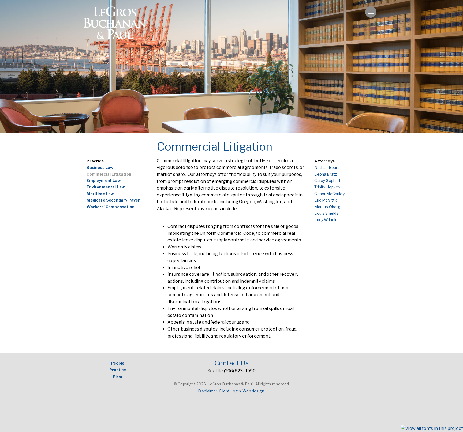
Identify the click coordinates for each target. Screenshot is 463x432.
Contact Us (231, 363)
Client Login (230, 391)
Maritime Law (100, 194)
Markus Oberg (327, 207)
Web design (253, 391)
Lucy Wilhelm (326, 220)
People (117, 363)
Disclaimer (207, 391)
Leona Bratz (325, 174)
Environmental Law (106, 187)
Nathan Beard (326, 167)
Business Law (100, 167)
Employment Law (103, 181)
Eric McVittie (326, 200)
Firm (117, 376)
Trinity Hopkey (327, 187)
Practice (95, 161)
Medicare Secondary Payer (113, 200)
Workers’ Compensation (110, 207)
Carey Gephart (327, 181)
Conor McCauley (329, 194)
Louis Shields (326, 213)
